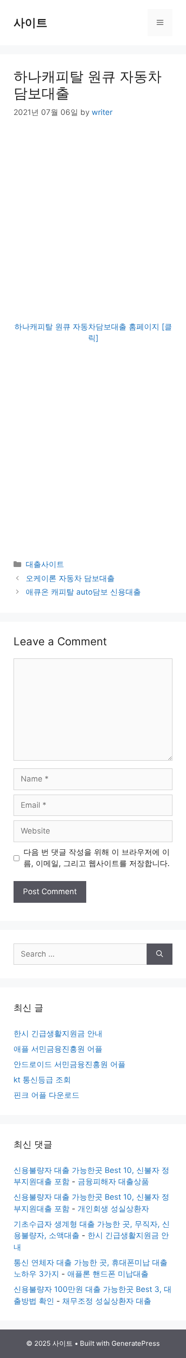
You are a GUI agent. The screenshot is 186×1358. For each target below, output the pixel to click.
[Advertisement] (93, 228)
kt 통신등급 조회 (42, 1079)
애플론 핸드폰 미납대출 (108, 1273)
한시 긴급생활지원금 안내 (58, 1033)
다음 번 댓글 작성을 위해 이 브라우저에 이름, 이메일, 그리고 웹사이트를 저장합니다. (96, 858)
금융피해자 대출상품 (113, 1181)
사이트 (30, 22)
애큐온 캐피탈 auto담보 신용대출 (83, 591)
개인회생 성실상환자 (113, 1208)
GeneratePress (136, 1343)
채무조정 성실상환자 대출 (106, 1301)
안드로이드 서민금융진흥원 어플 (70, 1064)
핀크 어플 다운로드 (46, 1095)
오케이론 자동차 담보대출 (70, 578)
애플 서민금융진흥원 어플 (58, 1048)
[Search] (159, 954)
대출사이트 (45, 564)
